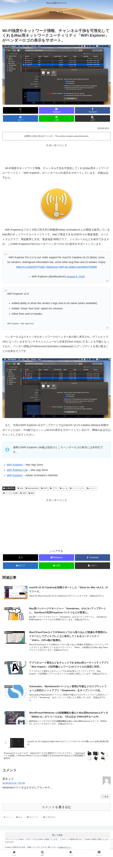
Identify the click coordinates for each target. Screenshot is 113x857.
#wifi (61, 266)
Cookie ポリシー (64, 847)
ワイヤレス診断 (11, 493)
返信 (106, 796)
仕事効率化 (10, 488)
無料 (32, 493)
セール (65, 488)
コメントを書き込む (56, 807)
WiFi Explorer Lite (17, 470)
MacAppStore (33, 488)
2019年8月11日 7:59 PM (13, 783)
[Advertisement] (56, 154)
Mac (21, 488)
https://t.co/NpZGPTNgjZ (30, 266)
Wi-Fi (45, 488)
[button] (92, 118)
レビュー (92, 488)
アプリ (55, 488)
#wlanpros (52, 266)
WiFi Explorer (15, 464)
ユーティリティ (78, 488)
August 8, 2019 (76, 276)
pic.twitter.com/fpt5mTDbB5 (81, 266)
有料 (24, 493)
